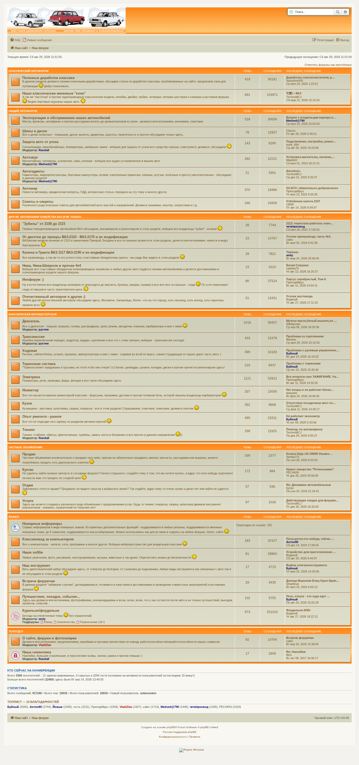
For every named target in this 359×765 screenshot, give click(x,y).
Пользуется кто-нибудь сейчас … (310, 538)
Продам (28, 454)
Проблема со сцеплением (305, 336)
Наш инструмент (36, 565)
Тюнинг (28, 430)
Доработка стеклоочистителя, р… (310, 77)
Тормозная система (38, 364)
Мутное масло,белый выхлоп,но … (311, 320)
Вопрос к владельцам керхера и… (311, 117)
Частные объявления (25, 447)
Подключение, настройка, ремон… (311, 141)
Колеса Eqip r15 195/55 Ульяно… (309, 453)
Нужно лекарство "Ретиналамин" (310, 469)
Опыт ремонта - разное (41, 416)
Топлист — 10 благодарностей (33, 701)
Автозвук (30, 157)
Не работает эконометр (303, 416)
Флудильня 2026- (298, 610)
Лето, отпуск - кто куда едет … (308, 596)
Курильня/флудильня (40, 611)
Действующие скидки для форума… (312, 500)
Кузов (27, 403)
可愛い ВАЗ (293, 93)
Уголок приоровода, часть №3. (308, 236)
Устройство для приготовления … (311, 552)
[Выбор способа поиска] (291, 12)
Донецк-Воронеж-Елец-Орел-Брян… (312, 580)
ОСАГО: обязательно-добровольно (312, 188)
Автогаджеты (33, 171)
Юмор (48, 622)
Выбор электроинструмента (306, 565)
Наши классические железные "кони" (54, 93)
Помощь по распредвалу (304, 429)
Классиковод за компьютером (48, 539)
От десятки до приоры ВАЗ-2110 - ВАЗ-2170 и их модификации (75, 237)
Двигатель (31, 321)
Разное (14, 516)
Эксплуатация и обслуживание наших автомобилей (66, 118)
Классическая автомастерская (33, 314)
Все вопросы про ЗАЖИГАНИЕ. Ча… (312, 376)
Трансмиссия (33, 337)
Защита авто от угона (40, 142)
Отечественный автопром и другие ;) (53, 297)
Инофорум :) (33, 280)
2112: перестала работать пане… (309, 223)
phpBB (171, 727)
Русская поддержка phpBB (179, 732)
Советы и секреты (37, 202)
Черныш (292, 252)
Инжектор (30, 390)
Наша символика (36, 652)
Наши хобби (32, 552)
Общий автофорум (23, 111)
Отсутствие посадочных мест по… (311, 402)
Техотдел (16, 631)
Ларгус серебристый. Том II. (306, 279)
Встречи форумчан (38, 581)
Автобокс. (293, 170)
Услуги (27, 501)
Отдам (27, 485)
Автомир (29, 188)
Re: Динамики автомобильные (308, 484)
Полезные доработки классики (48, 78)
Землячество (66, 622)
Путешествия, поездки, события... (51, 597)
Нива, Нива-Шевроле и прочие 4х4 (51, 266)
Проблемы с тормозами (303, 363)
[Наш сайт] (66, 20)
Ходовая (29, 351)
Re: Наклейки (296, 651)
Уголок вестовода (299, 296)
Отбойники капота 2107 (303, 201)
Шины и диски (34, 131)
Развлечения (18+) (92, 622)
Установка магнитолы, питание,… (310, 157)
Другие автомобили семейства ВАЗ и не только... (46, 216)
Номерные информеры (42, 524)
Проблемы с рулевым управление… (312, 350)
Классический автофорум (28, 71)
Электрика (31, 377)
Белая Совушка (297, 265)
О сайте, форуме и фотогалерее (49, 638)
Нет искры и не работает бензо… (310, 389)
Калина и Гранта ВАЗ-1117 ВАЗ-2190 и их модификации (68, 252)
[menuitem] (15, 40)
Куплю (27, 470)
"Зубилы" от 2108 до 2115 (43, 224)
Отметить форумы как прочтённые (328, 64)
